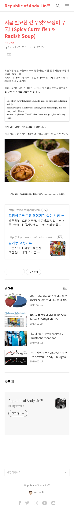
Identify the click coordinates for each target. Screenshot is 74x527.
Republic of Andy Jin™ (27, 5)
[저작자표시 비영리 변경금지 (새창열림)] (46, 271)
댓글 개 (9, 381)
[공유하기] (15, 272)
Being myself (16, 406)
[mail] (53, 503)
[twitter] (27, 503)
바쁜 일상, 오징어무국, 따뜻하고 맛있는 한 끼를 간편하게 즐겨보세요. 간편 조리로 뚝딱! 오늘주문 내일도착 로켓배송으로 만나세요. (37, 222)
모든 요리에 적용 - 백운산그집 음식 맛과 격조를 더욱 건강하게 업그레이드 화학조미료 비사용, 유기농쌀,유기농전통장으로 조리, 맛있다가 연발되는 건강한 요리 (26, 250)
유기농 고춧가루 (20, 243)
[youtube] (44, 503)
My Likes (9, 42)
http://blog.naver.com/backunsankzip (32, 237)
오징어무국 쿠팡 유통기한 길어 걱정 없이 (36, 215)
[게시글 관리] (20, 272)
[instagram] (36, 503)
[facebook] (20, 503)
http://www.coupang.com (25, 209)
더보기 (65, 288)
